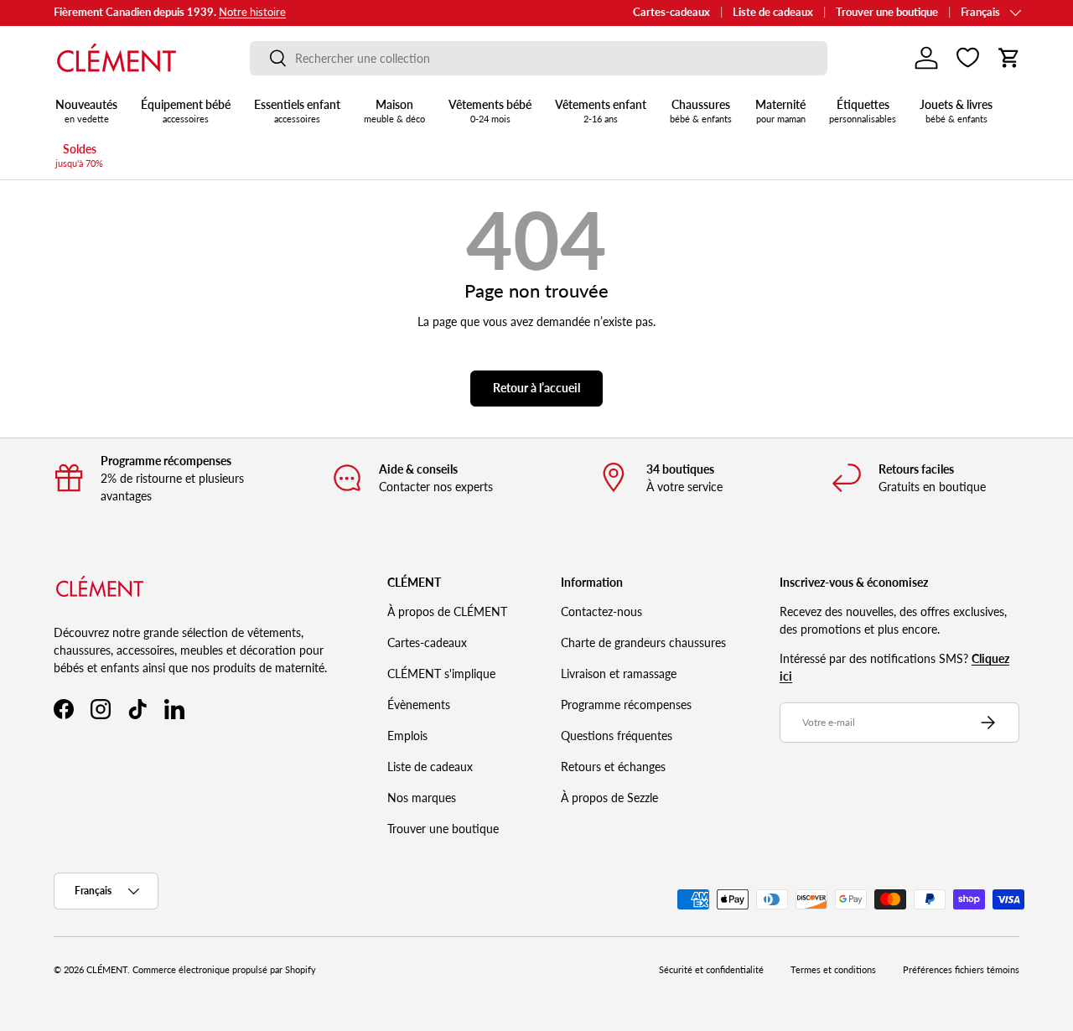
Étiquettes (862, 110)
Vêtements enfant (600, 110)
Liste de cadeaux (773, 12)
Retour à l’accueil (536, 388)
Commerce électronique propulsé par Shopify (224, 970)
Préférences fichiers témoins (961, 970)
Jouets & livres (956, 110)
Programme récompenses (626, 704)
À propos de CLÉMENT (447, 611)
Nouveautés (86, 110)
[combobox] (538, 58)
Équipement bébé (186, 110)
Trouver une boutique (887, 12)
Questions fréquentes (616, 735)
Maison (394, 110)
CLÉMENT (106, 970)
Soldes (79, 155)
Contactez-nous (601, 611)
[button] (1009, 57)
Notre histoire (252, 12)
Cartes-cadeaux (671, 12)
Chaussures (701, 110)
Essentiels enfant (297, 110)
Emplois (407, 735)
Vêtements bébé (489, 110)
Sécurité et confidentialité (711, 970)
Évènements (418, 704)
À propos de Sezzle (609, 797)
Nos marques (421, 797)
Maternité (780, 110)
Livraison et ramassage (618, 673)
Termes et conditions (833, 970)
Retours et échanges (613, 766)
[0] (967, 57)
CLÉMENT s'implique (441, 673)
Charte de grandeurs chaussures (643, 642)
